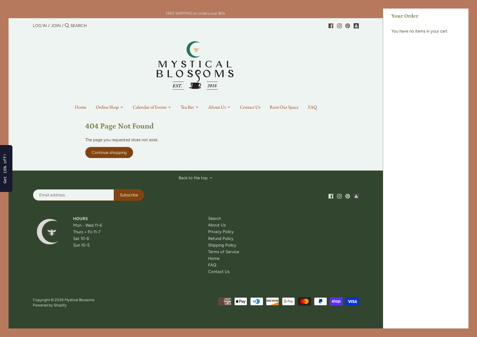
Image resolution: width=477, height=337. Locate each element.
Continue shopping (109, 152)
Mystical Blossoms (79, 300)
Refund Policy (221, 238)
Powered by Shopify (50, 305)
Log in (40, 25)
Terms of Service (223, 251)
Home (213, 258)
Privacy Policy (221, 231)
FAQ (212, 265)
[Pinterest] (347, 25)
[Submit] (67, 26)
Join (56, 25)
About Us (217, 225)
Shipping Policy (222, 245)
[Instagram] (339, 25)
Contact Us (219, 271)
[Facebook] (330, 25)
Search (214, 218)
